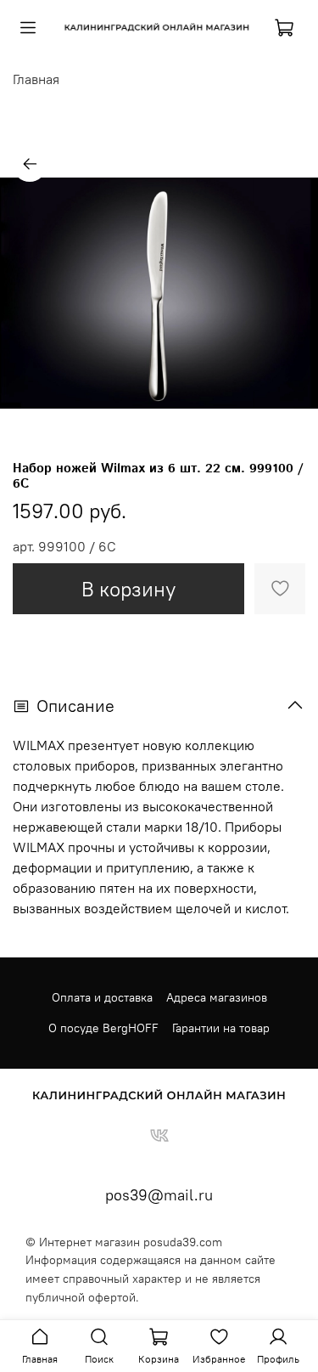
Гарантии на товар (221, 1028)
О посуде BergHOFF (103, 1028)
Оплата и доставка (102, 997)
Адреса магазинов (216, 997)
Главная (36, 79)
